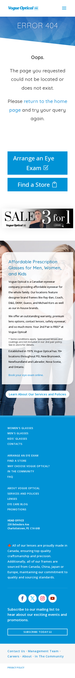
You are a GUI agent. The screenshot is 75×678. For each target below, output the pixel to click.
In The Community (21, 471)
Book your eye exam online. (26, 375)
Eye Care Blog (18, 504)
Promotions (17, 509)
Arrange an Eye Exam (33, 163)
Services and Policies (23, 493)
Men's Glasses (18, 433)
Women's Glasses (20, 428)
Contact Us (16, 651)
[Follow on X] (32, 598)
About (27, 656)
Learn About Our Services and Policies (37, 394)
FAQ (10, 477)
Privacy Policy (16, 667)
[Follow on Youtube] (52, 598)
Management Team (43, 651)
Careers (13, 656)
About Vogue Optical (24, 488)
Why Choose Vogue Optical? (29, 466)
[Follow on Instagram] (42, 598)
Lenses (12, 499)
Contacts (15, 444)
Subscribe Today (36, 632)
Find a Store (34, 184)
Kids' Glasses (17, 438)
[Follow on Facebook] (22, 598)
